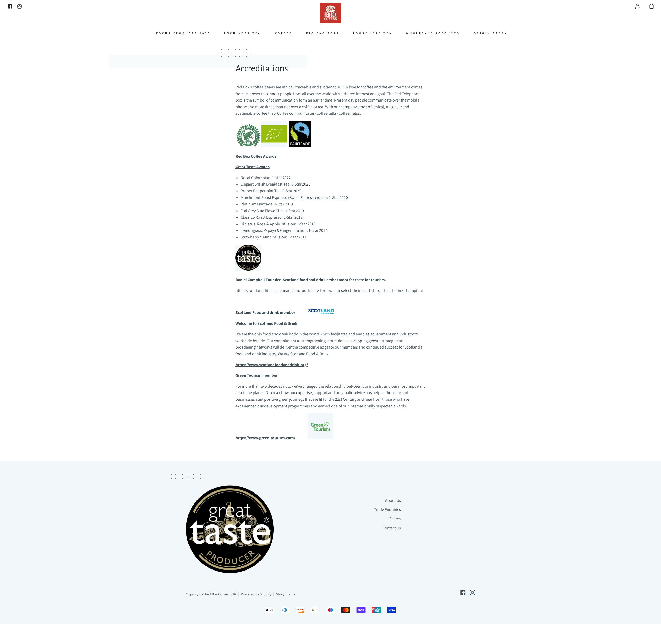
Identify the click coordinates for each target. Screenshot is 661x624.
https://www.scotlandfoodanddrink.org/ (271, 364)
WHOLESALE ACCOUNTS (433, 33)
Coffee (284, 33)
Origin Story (491, 33)
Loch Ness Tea (242, 33)
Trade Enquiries (387, 509)
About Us (393, 500)
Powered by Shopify (256, 594)
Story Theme (285, 594)
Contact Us (391, 528)
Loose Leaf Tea (372, 33)
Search (395, 518)
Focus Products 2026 (183, 33)
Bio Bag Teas (323, 33)
